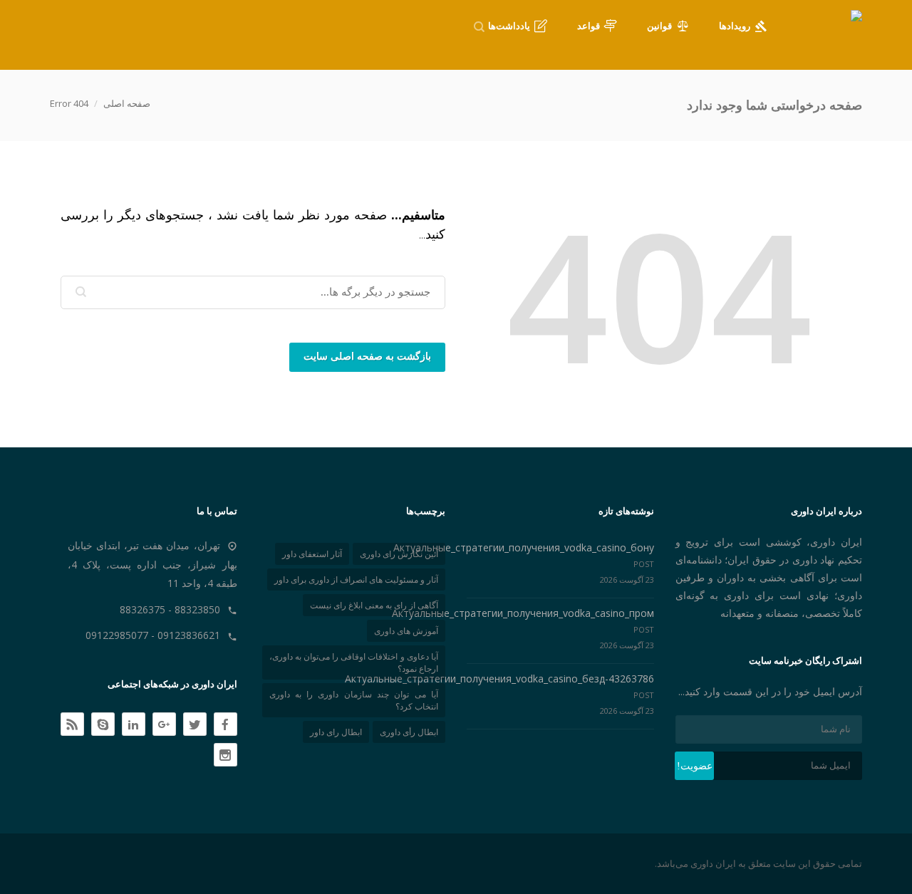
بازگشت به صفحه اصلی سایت (367, 356)
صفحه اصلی (126, 103)
